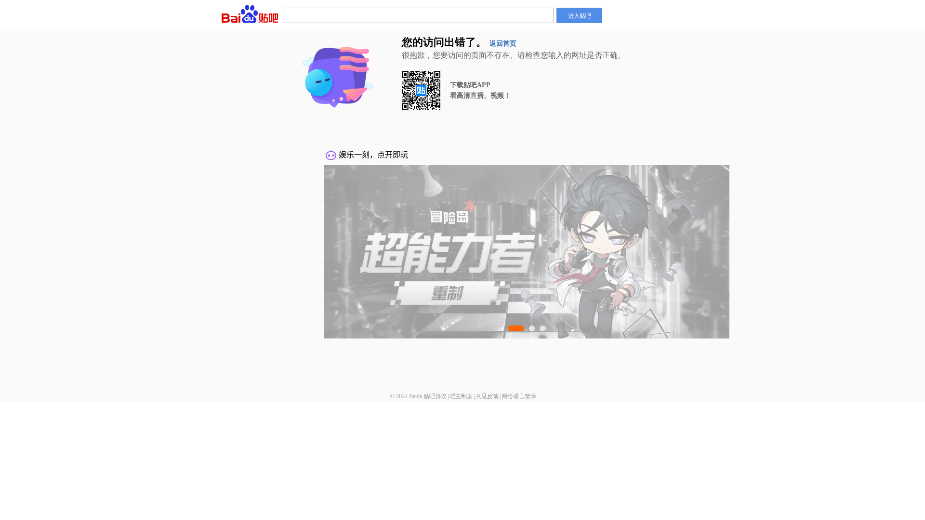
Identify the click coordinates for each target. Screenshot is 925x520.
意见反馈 (487, 396)
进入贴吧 (579, 15)
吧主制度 (461, 396)
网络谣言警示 (519, 396)
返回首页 (502, 43)
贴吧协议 (435, 396)
